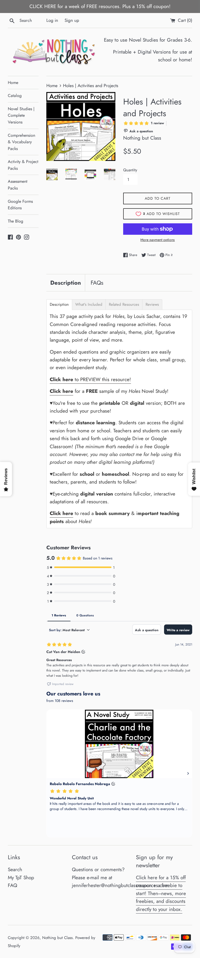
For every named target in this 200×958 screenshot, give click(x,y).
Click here (61, 391)
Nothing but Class (57, 938)
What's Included (88, 305)
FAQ (12, 885)
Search (15, 869)
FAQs (97, 282)
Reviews (152, 305)
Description (65, 282)
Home (13, 83)
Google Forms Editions (20, 204)
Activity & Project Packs (23, 165)
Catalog (15, 96)
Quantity (130, 170)
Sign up (72, 20)
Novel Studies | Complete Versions (21, 115)
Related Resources (124, 305)
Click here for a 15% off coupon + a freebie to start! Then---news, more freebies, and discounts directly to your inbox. (161, 893)
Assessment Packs (17, 184)
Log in (52, 20)
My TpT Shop (21, 877)
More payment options (157, 239)
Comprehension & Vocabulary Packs (21, 142)
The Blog (15, 221)
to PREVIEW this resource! (90, 379)
